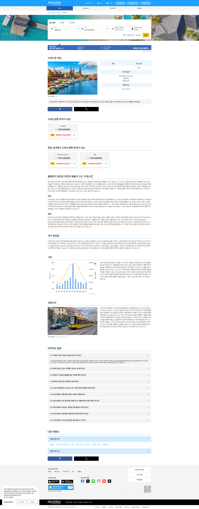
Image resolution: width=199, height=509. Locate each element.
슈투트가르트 (96, 445)
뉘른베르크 (106, 445)
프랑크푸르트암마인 (62, 445)
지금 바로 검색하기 (55, 49)
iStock (56, 96)
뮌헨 (72, 445)
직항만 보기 (133, 35)
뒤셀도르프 (79, 445)
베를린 (52, 445)
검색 (146, 35)
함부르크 (87, 445)
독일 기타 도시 (55, 451)
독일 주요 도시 (55, 439)
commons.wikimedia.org (61, 337)
